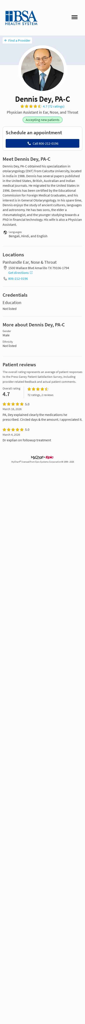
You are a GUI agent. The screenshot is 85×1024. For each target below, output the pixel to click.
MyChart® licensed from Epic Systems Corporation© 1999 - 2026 (42, 461)
